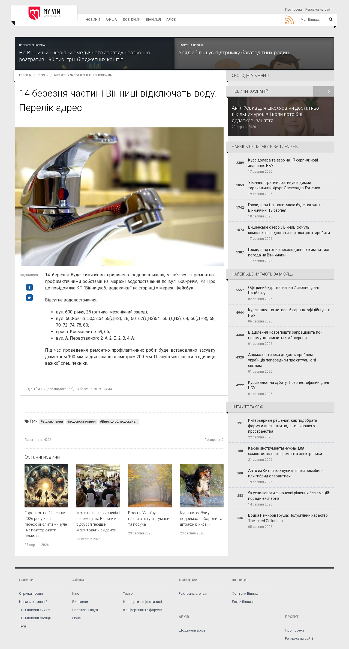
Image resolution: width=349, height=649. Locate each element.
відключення (53, 421)
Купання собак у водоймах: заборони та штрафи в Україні (201, 519)
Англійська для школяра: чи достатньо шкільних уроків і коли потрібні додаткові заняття (275, 114)
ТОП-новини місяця (35, 618)
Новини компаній (33, 602)
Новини (93, 19)
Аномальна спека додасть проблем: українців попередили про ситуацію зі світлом (282, 360)
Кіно (75, 593)
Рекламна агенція (193, 593)
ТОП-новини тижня (34, 610)
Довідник (131, 19)
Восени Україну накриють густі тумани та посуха (148, 519)
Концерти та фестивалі (142, 602)
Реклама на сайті (318, 9)
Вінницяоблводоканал (119, 421)
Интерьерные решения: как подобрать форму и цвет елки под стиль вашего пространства (282, 425)
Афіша (111, 19)
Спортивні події (85, 610)
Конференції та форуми (142, 610)
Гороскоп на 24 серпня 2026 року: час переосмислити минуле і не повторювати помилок (46, 524)
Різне (76, 618)
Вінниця (153, 19)
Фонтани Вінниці (245, 593)
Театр (128, 593)
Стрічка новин (31, 593)
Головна (25, 75)
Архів (171, 19)
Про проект (293, 9)
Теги (22, 626)
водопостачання (82, 421)
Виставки (80, 602)
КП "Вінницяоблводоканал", (52, 389)
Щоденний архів (192, 630)
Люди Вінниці (243, 602)
